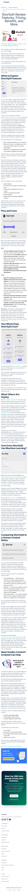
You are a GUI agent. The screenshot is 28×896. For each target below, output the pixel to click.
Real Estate (4, 856)
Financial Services (6, 851)
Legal (3, 853)
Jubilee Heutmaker (12, 44)
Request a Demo (14, 799)
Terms (14, 890)
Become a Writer (5, 881)
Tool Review (15, 45)
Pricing (3, 828)
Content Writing (8, 45)
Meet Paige (14, 795)
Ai (2, 45)
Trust (3, 869)
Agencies (4, 839)
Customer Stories (5, 830)
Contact (18, 890)
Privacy (9, 890)
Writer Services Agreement (8, 865)
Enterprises (4, 837)
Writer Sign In (5, 878)
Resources (4, 862)
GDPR (3, 867)
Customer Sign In (5, 876)
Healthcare (4, 848)
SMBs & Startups (5, 842)
